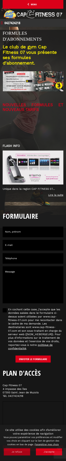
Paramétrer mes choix (47, 444)
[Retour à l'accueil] (33, 14)
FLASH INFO (11, 146)
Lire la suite (55, 195)
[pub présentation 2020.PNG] (33, 83)
